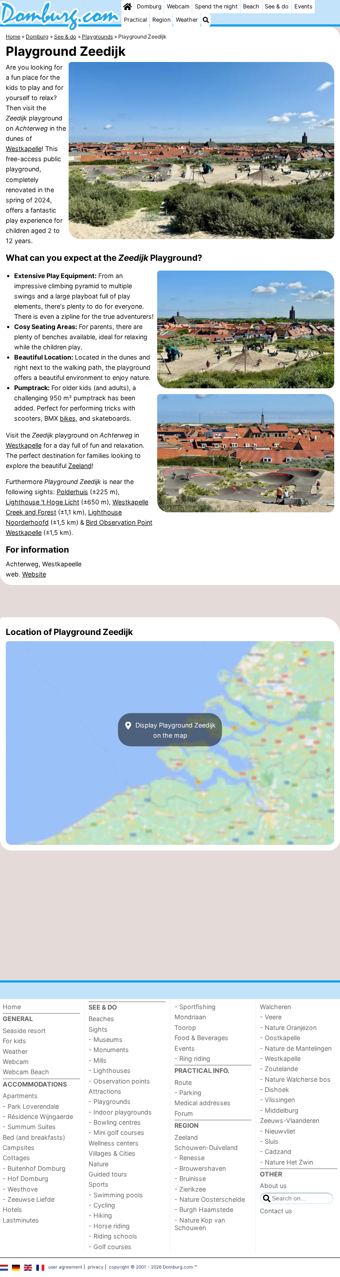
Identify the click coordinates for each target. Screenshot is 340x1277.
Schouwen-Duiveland (206, 1147)
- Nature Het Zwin (286, 1162)
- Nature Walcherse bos (295, 1079)
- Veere (271, 1017)
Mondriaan (190, 1017)
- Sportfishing (195, 1006)
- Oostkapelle (280, 1037)
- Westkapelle (280, 1058)
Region (161, 19)
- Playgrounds (110, 1101)
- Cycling (102, 1205)
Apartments (20, 1095)
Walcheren (275, 1006)
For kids (14, 1041)
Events (303, 6)
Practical (135, 19)
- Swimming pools (116, 1195)
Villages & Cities (112, 1153)
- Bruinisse (190, 1178)
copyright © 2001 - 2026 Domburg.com (151, 1266)
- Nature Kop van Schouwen (199, 1223)
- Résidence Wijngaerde (38, 1116)
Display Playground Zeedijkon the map (175, 730)
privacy (96, 1266)
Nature (98, 1164)
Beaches (101, 1018)
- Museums (106, 1039)
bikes (68, 418)
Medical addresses (202, 1103)
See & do (277, 6)
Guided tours (108, 1174)
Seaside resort (24, 1030)
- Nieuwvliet (277, 1131)
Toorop (185, 1027)
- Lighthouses (110, 1070)
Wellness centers (114, 1143)
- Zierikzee (190, 1189)
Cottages (16, 1157)
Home (12, 1006)
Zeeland (80, 465)
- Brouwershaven (200, 1168)
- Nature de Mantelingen (296, 1048)
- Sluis (269, 1141)
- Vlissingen (277, 1099)
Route (183, 1082)
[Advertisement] (170, 601)
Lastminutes (21, 1220)
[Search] (206, 20)
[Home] (127, 6)
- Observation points (119, 1081)
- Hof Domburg (25, 1178)
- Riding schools (113, 1236)
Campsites (19, 1147)
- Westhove (20, 1189)
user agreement (65, 1266)
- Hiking (100, 1215)
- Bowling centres (115, 1122)
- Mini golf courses (116, 1132)
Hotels (12, 1209)
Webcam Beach (26, 1072)
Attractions (105, 1091)
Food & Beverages (201, 1037)
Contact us (276, 1211)
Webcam (178, 6)
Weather (187, 19)
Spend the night (216, 6)
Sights (98, 1029)
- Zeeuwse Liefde (28, 1199)
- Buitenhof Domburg (34, 1168)
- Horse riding (109, 1226)
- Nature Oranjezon (288, 1027)
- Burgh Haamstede (203, 1209)
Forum (183, 1113)
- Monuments (109, 1049)
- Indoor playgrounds (120, 1112)
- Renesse (189, 1157)
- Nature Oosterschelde (209, 1199)
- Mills (98, 1060)
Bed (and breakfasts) (34, 1137)
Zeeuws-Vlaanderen (289, 1120)
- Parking (187, 1092)
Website (34, 574)
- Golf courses (110, 1246)
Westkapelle (24, 148)
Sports (98, 1184)
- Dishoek (274, 1089)
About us (273, 1185)
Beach (251, 6)
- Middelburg (279, 1110)
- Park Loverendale (31, 1106)
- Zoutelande (279, 1068)
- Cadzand (275, 1151)
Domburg (149, 6)
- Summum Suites (29, 1126)
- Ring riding (192, 1058)
